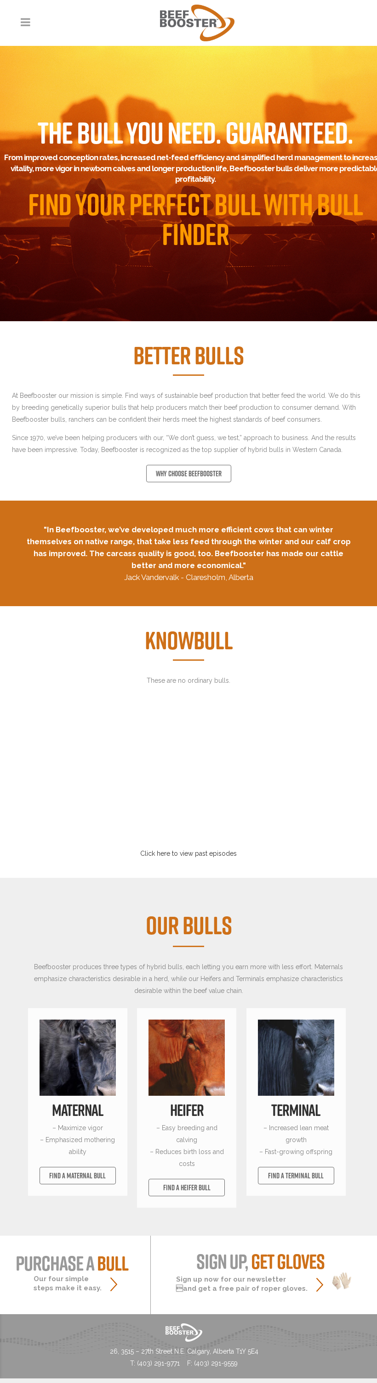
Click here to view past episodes (188, 853)
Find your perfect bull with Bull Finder (195, 219)
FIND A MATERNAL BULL (77, 1176)
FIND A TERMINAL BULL (296, 1176)
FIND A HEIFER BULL (187, 1187)
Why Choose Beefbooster (189, 473)
